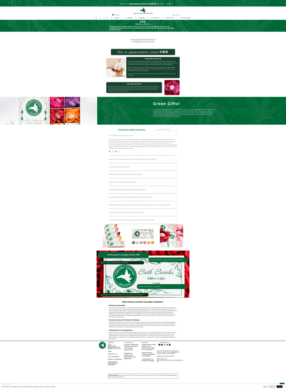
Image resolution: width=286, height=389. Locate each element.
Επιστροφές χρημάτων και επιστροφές (148, 355)
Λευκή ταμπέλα (128, 348)
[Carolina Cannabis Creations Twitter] (170, 345)
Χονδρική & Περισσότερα (131, 344)
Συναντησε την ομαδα (148, 348)
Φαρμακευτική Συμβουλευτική (128, 354)
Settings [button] (265, 386)
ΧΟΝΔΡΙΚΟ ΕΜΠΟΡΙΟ (131, 346)
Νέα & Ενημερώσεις (148, 349)
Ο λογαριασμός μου (147, 359)
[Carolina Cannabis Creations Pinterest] (167, 345)
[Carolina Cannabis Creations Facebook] (162, 345)
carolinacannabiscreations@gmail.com (170, 360)
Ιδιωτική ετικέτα (128, 350)
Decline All (272, 386)
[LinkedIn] (159, 345)
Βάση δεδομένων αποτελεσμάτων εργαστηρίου (113, 363)
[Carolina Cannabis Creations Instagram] (164, 345)
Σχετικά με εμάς (146, 346)
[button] (175, 15)
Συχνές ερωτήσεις (147, 352)
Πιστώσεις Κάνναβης (148, 360)
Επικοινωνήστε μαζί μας (149, 344)
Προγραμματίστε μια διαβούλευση (130, 357)
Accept (279, 386)
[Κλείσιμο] (284, 386)
